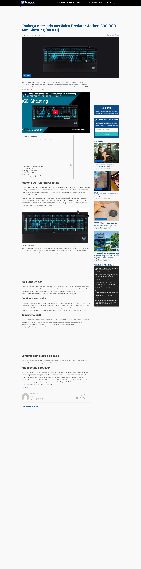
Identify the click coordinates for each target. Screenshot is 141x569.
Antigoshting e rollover (31, 177)
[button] (108, 35)
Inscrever (107, 134)
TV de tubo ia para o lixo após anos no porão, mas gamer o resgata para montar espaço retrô (106, 302)
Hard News (61, 3)
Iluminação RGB (29, 173)
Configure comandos (31, 171)
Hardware (70, 3)
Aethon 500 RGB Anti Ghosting (33, 166)
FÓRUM (109, 108)
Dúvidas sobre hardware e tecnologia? (106, 111)
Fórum (108, 3)
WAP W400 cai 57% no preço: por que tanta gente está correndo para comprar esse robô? (106, 225)
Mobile (88, 3)
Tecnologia (80, 3)
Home (21, 7)
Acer (26, 387)
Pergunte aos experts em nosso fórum (106, 113)
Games (94, 3)
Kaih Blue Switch (29, 168)
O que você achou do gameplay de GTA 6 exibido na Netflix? (106, 166)
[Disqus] (56, 431)
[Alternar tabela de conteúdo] (70, 164)
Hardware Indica (101, 219)
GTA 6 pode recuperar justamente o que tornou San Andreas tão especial (106, 195)
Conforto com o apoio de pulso (34, 175)
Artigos (101, 3)
